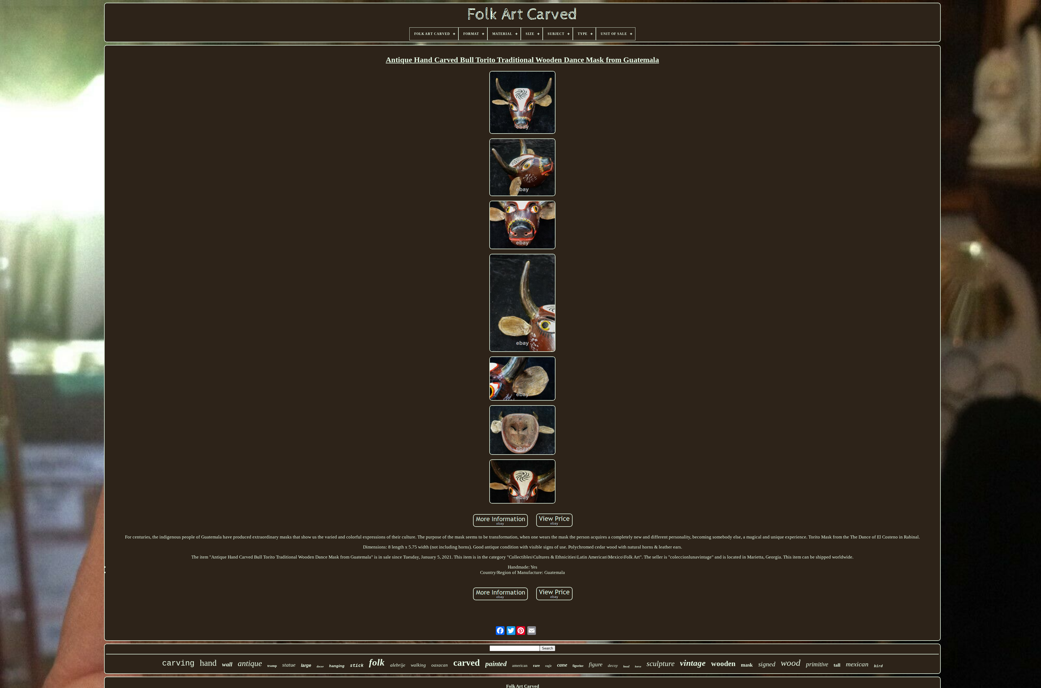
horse (638, 666)
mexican (857, 664)
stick (357, 665)
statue (288, 665)
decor (320, 666)
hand (208, 663)
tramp (272, 666)
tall (837, 665)
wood (791, 663)
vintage (693, 663)
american (520, 665)
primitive (817, 664)
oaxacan (439, 665)
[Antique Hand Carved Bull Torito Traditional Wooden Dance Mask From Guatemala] (522, 103)
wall (227, 664)
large (306, 665)
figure (595, 664)
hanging (337, 666)
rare (536, 666)
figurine (578, 666)
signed (766, 664)
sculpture (660, 663)
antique (250, 663)
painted (496, 664)
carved (466, 663)
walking (418, 665)
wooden (723, 664)
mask (747, 665)
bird (878, 666)
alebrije (397, 665)
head (626, 666)
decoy (613, 665)
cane (562, 665)
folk (377, 662)
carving (178, 663)
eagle (548, 666)
